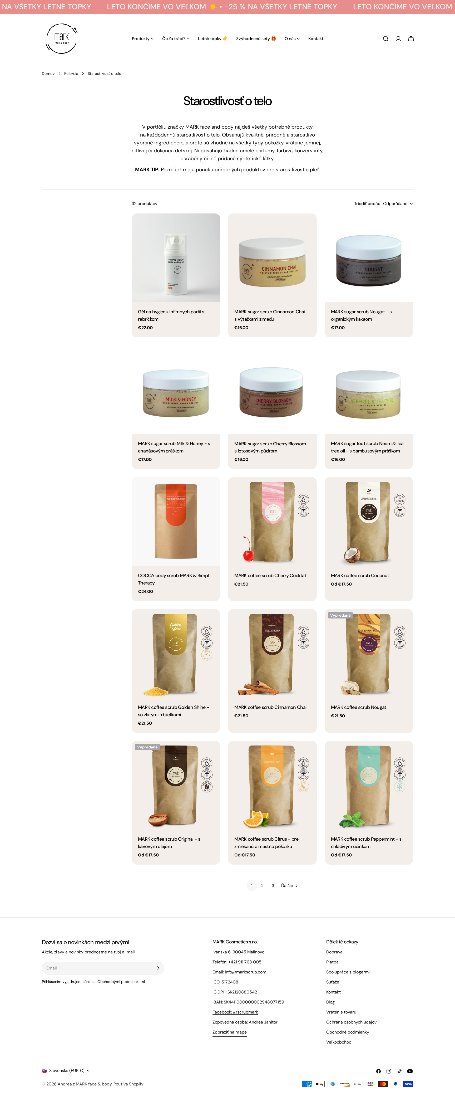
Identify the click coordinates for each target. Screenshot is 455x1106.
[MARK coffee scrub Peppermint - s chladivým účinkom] (369, 785)
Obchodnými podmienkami (121, 981)
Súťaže (332, 982)
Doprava (334, 952)
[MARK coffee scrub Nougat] (369, 653)
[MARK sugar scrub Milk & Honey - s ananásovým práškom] (176, 389)
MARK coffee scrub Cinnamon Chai (270, 707)
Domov (48, 73)
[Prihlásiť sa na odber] (158, 968)
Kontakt (333, 992)
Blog (330, 1002)
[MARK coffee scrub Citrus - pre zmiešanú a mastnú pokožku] (272, 785)
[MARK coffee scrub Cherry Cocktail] (272, 521)
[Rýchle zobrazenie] (212, 225)
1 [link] (252, 885)
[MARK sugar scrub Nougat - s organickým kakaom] (369, 257)
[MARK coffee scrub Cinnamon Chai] (272, 653)
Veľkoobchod (339, 1042)
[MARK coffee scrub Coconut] (369, 521)
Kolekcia (71, 73)
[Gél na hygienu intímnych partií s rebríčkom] (176, 257)
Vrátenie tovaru (341, 1012)
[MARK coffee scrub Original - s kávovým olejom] (176, 785)
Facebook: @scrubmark (235, 1012)
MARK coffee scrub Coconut (360, 575)
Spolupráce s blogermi (348, 972)
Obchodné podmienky (347, 1032)
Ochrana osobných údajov (351, 1022)
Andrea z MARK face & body (85, 1084)
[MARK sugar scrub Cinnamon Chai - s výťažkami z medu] (272, 257)
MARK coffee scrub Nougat (358, 707)
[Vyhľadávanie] (385, 38)
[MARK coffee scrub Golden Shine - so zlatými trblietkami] (176, 653)
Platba (332, 962)
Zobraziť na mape (229, 1032)
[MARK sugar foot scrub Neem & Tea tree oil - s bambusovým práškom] (369, 389)
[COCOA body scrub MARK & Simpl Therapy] (176, 521)
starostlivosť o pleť (297, 169)
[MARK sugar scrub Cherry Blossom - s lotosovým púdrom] (272, 389)
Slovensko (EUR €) (67, 1070)
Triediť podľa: (367, 203)
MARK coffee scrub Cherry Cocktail (270, 575)
